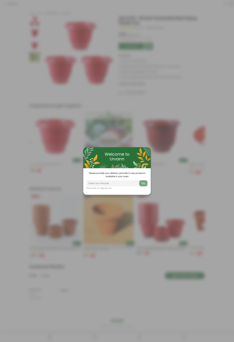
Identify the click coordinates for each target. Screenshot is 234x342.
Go (143, 183)
